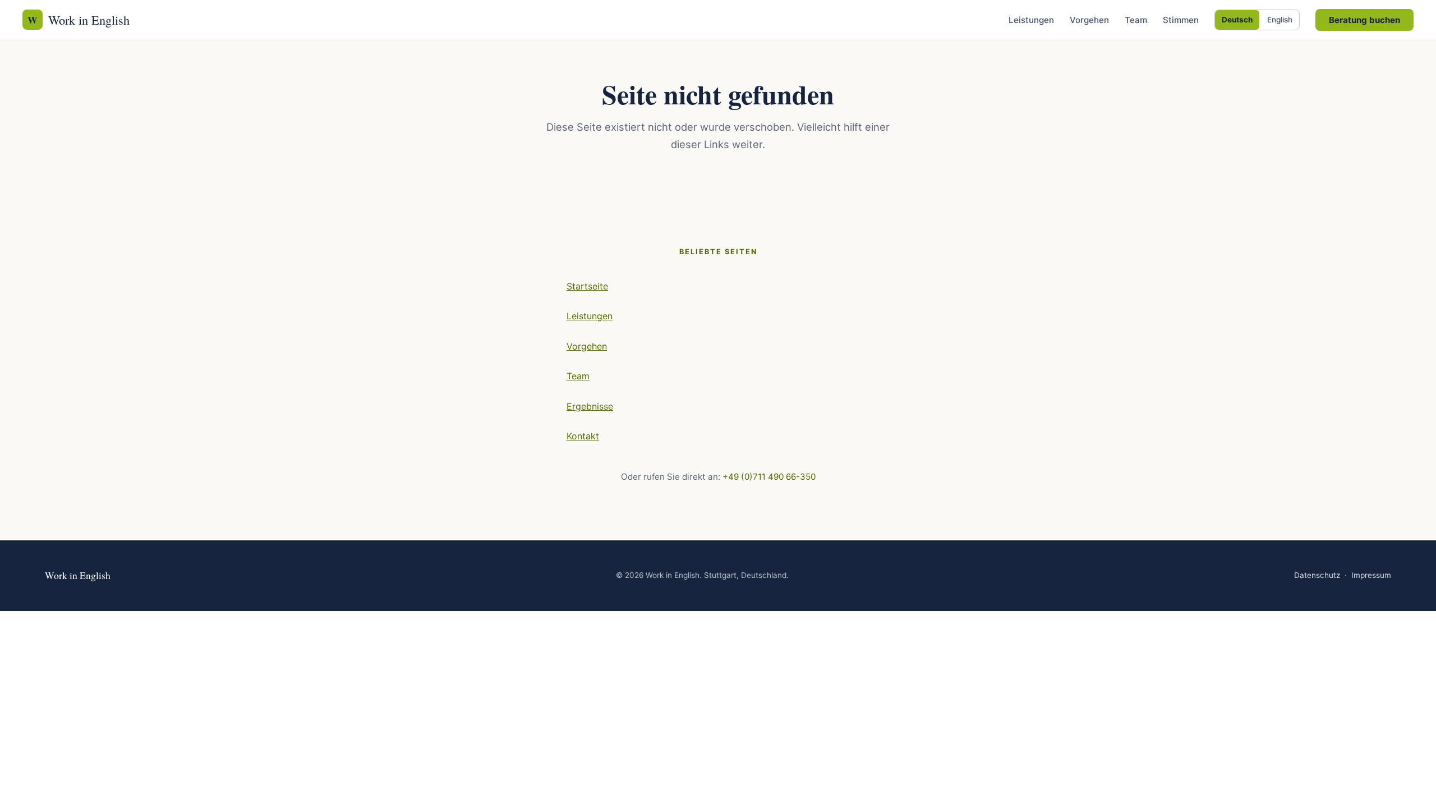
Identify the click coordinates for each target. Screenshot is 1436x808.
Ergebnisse (590, 406)
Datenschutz (1317, 575)
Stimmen (1181, 20)
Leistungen (1031, 20)
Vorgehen (1089, 20)
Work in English (78, 19)
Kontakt (583, 436)
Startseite (587, 286)
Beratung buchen (1364, 20)
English (1279, 19)
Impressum (1371, 575)
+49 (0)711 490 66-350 (769, 476)
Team (1136, 20)
